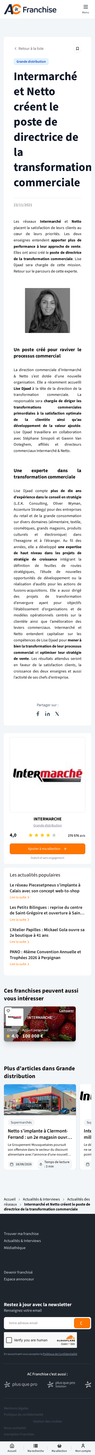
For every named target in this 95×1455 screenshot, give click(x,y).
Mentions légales (16, 1408)
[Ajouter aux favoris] (8, 1010)
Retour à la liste (31, 48)
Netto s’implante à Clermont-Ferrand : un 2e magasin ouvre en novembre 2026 (39, 1137)
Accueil (10, 1199)
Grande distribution (31, 61)
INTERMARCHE (48, 819)
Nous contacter (15, 1428)
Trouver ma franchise (21, 1233)
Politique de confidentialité (23, 1414)
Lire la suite (18, 897)
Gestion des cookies (47, 1421)
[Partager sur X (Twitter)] (57, 714)
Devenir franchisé (18, 1272)
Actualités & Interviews (41, 1199)
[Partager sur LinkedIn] (47, 714)
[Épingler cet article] (77, 48)
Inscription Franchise (19, 1434)
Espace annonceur (19, 1279)
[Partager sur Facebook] (38, 714)
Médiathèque (15, 1248)
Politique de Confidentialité (60, 1354)
